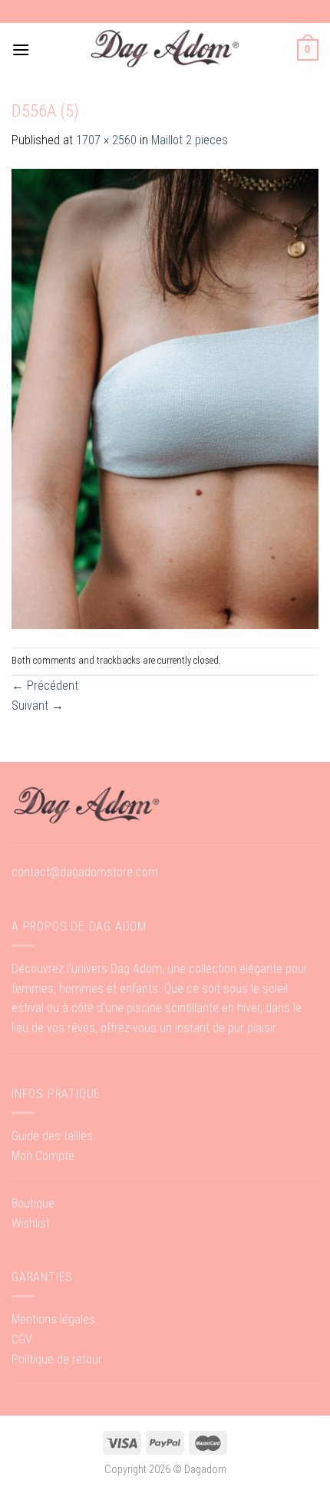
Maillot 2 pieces (189, 140)
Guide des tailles (52, 1136)
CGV (22, 1339)
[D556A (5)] (165, 398)
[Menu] (21, 49)
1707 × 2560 (106, 140)
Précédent (45, 685)
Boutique (33, 1203)
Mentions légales (53, 1319)
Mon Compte (43, 1156)
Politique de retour (57, 1359)
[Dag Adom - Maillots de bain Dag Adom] (165, 49)
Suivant (38, 705)
